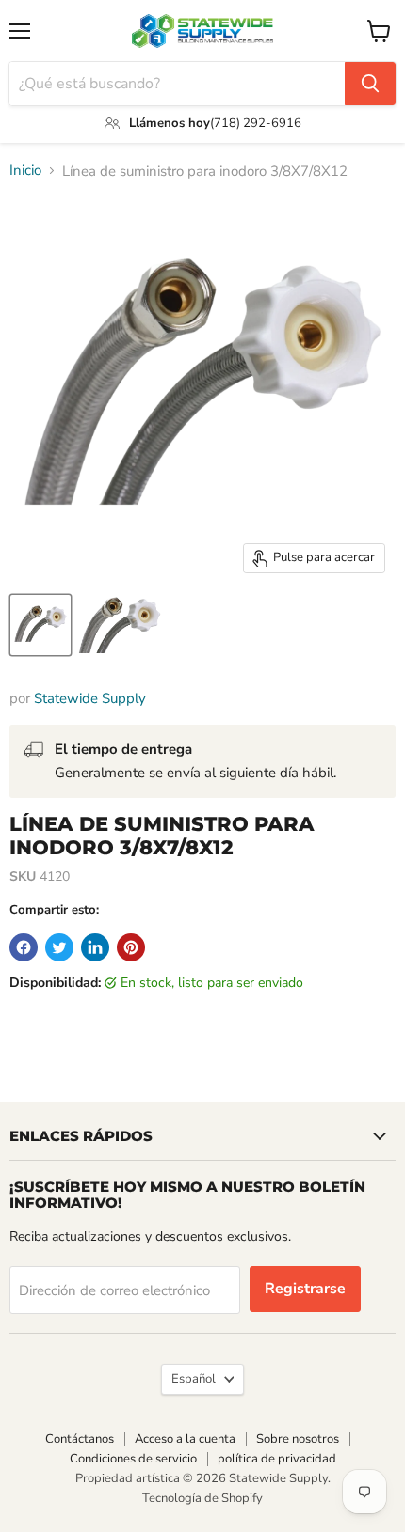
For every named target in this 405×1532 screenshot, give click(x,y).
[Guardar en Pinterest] (131, 947)
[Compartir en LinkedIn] (95, 947)
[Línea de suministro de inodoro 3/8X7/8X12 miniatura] (40, 625)
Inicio (25, 171)
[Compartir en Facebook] (23, 947)
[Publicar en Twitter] (59, 947)
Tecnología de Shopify (202, 1498)
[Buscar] (370, 83)
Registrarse (305, 1288)
